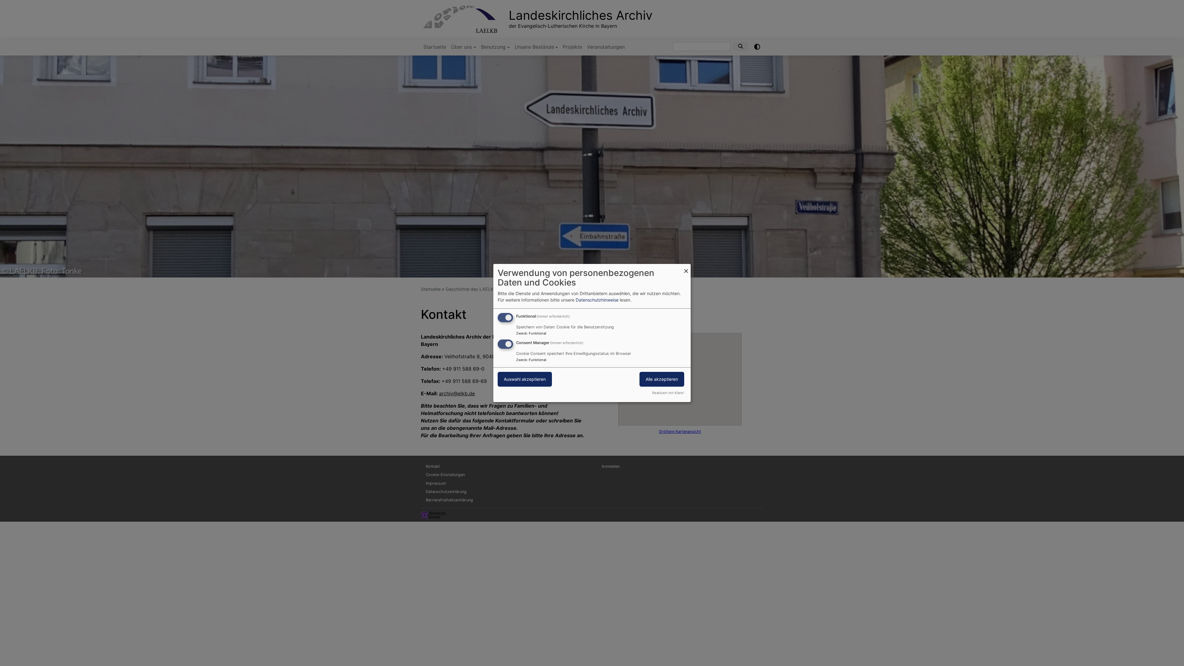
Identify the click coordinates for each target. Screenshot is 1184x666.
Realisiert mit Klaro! (668, 393)
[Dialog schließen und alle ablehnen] (686, 268)
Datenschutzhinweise (597, 299)
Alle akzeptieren (662, 379)
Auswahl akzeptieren (525, 379)
